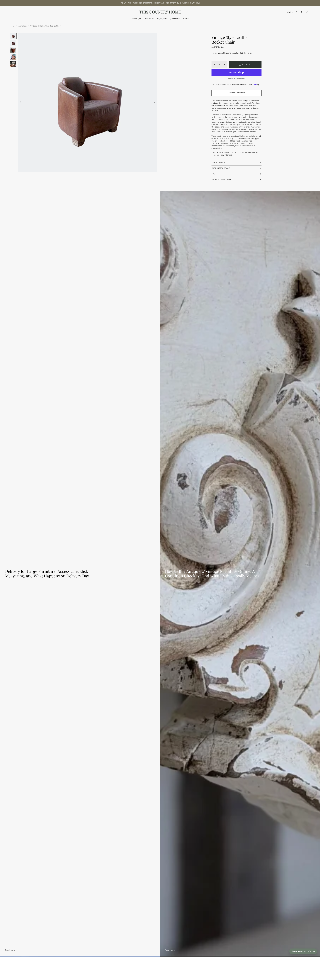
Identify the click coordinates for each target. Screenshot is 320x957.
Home (12, 26)
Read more (10, 950)
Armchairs (22, 26)
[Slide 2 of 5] (13, 43)
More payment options (236, 78)
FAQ (213, 174)
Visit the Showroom (236, 93)
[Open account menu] (301, 12)
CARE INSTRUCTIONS (221, 168)
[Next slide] (155, 102)
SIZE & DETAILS (218, 162)
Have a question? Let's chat (303, 951)
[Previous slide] (20, 102)
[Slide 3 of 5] (13, 50)
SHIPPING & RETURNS (221, 179)
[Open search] (296, 12)
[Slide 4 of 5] (13, 57)
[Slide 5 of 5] (13, 64)
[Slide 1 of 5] (13, 36)
